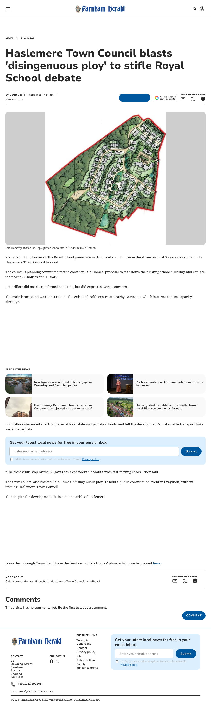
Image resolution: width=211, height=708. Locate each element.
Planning (27, 38)
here (156, 563)
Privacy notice (90, 459)
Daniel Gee (15, 95)
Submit (191, 451)
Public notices (85, 660)
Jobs (79, 656)
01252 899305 (31, 684)
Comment (194, 615)
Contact (81, 648)
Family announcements (87, 666)
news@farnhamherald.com (36, 691)
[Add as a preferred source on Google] (165, 97)
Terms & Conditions (83, 642)
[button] (8, 9)
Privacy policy (85, 652)
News (9, 38)
